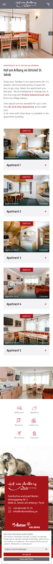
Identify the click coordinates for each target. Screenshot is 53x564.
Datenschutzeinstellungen (15, 549)
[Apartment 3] (26, 236)
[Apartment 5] (26, 329)
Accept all (26, 554)
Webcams (19, 412)
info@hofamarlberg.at (25, 511)
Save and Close (26, 559)
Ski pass (19, 425)
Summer (34, 437)
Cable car (33, 425)
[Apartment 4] (26, 283)
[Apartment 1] (26, 144)
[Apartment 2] (26, 190)
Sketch (26, 130)
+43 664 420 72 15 (23, 508)
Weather (34, 412)
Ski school (19, 437)
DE (4, 4)
